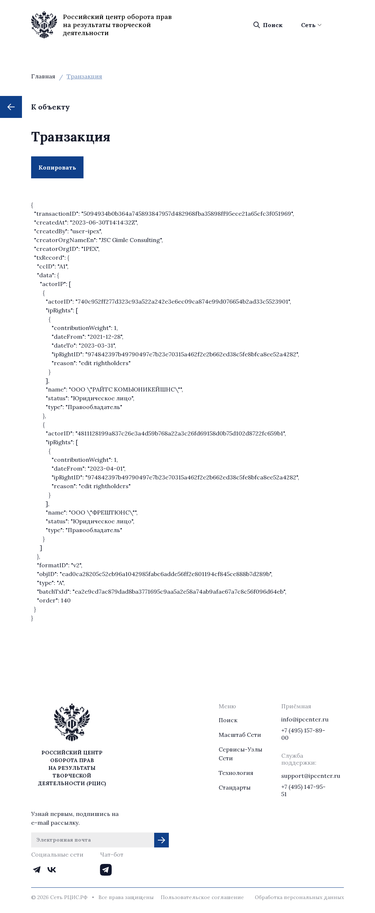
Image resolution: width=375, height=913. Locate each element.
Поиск (273, 25)
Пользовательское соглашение (202, 897)
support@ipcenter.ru (304, 775)
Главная (43, 76)
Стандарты (234, 787)
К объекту (50, 106)
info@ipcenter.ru (304, 719)
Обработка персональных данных (299, 897)
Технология (236, 772)
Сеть (308, 25)
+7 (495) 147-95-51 (303, 790)
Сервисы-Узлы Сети (240, 754)
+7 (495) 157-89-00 (303, 734)
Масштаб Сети (240, 734)
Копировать (60, 171)
